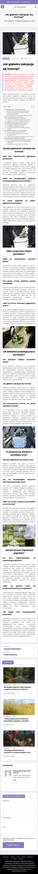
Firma (18, 857)
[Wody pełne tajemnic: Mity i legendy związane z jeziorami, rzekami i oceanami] (19, 675)
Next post (6, 652)
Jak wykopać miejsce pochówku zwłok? (16, 124)
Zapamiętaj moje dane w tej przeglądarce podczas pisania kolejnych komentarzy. (19, 839)
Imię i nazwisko (7, 817)
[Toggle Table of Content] (31, 107)
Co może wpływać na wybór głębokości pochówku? (19, 115)
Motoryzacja (30, 857)
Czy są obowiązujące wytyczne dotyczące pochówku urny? (17, 134)
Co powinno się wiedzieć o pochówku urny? (16, 130)
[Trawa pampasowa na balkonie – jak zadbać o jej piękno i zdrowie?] (19, 707)
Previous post (7, 646)
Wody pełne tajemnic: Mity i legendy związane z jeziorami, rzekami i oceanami (17, 688)
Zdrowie (15, 858)
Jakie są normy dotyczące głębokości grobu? (18, 121)
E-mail (4, 827)
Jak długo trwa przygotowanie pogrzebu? (17, 144)
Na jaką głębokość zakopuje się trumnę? (14, 109)
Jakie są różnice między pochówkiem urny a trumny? (20, 136)
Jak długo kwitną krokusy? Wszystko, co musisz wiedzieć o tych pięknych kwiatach (17, 751)
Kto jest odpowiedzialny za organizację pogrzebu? (20, 139)
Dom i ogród (6, 857)
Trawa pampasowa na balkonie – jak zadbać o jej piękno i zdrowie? (16, 720)
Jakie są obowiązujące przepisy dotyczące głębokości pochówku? (17, 113)
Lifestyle (6, 58)
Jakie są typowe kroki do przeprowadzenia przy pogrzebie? (19, 142)
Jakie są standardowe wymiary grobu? (16, 118)
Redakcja (21, 858)
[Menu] (2, 6)
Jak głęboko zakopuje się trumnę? (15, 126)
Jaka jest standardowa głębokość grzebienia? (18, 111)
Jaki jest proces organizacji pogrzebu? (15, 138)
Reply (14, 780)
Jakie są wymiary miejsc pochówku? (14, 117)
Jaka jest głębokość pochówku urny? (16, 132)
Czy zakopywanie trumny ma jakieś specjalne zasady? (18, 128)
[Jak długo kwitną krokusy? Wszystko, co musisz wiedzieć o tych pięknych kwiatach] (19, 738)
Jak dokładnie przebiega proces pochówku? (16, 123)
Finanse (23, 857)
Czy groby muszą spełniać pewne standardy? (18, 120)
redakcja (16, 58)
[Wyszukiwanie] (35, 7)
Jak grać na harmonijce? (12, 649)
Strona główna (9, 21)
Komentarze (6, 801)
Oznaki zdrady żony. (10, 655)
